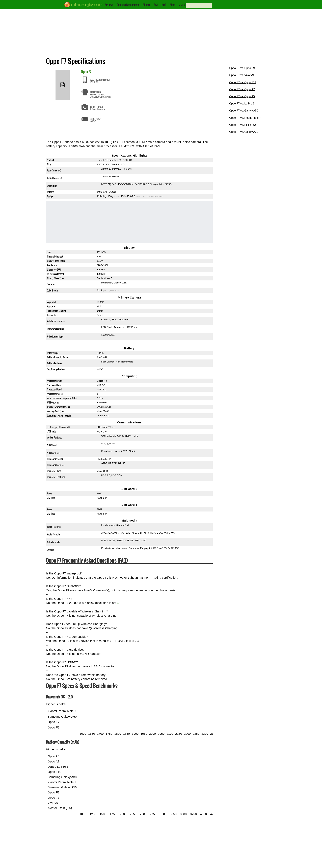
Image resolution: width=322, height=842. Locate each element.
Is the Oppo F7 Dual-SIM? (63, 586)
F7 (90, 71)
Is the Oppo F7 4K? (59, 598)
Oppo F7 (101, 160)
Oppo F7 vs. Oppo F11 (242, 82)
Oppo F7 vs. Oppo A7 (242, 89)
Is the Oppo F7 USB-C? (62, 662)
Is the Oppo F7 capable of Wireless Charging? (77, 611)
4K (119, 603)
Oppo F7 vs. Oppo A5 (242, 96)
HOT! (164, 5)
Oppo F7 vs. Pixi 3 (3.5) (243, 124)
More (172, 5)
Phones (146, 5)
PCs (156, 5)
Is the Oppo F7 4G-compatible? (67, 636)
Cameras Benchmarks (128, 5)
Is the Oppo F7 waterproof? (64, 573)
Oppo (84, 71)
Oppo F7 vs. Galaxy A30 (243, 131)
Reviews (109, 5)
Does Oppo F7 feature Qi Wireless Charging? (76, 624)
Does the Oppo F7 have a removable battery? (76, 675)
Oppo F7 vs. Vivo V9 (241, 75)
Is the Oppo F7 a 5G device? (65, 649)
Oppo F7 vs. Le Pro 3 (241, 103)
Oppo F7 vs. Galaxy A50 (243, 110)
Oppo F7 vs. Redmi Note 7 (245, 117)
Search (181, 5)
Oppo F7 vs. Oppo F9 (242, 68)
